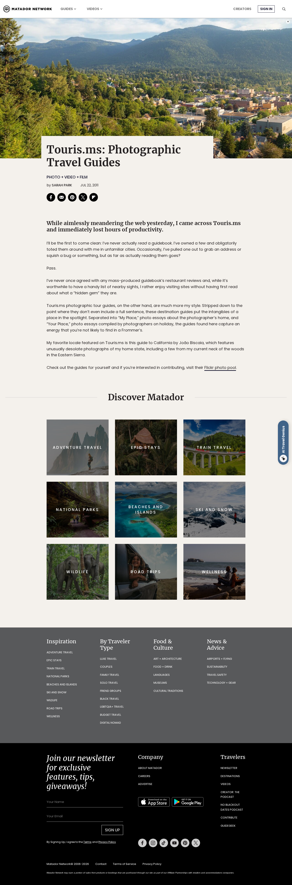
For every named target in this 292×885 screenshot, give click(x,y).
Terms (152, 471)
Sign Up (188, 460)
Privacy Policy (171, 471)
